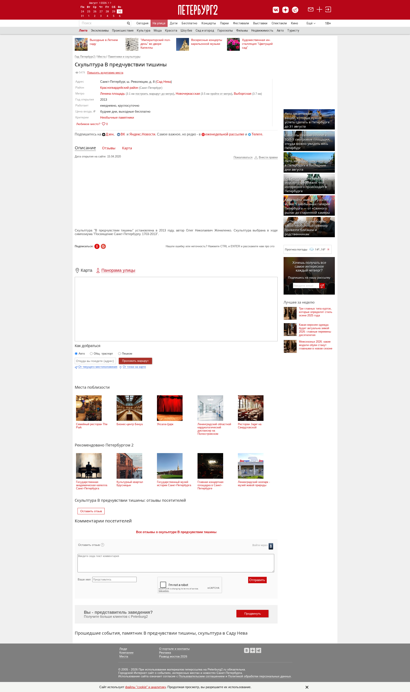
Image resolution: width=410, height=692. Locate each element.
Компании (126, 652)
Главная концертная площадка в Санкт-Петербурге (210, 485)
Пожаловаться (243, 157)
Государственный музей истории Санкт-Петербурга (174, 483)
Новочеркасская (188, 93)
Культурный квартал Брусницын (130, 483)
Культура (143, 30)
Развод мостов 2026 (173, 656)
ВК (123, 134)
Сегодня (142, 23)
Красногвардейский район (119, 87)
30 (119, 11)
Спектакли (279, 23)
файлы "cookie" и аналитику (145, 687)
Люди (123, 648)
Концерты (209, 23)
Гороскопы (225, 30)
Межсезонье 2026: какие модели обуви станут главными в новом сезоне (315, 345)
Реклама (165, 652)
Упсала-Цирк (165, 424)
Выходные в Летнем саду (104, 41)
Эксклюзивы (100, 30)
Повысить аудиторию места (105, 72)
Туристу (293, 30)
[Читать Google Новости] (103, 246)
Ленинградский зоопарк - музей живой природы (254, 483)
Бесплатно (189, 23)
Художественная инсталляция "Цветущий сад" (257, 43)
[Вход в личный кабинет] (328, 10)
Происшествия (122, 30)
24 (82, 11)
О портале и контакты (174, 648)
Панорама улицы (118, 270)
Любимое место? (88, 124)
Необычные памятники (117, 117)
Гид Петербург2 (85, 56)
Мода (158, 30)
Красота (171, 30)
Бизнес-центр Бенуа (130, 424)
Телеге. (257, 134)
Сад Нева (164, 81)
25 (88, 11)
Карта (127, 148)
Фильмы (242, 30)
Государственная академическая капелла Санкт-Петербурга (91, 485)
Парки (224, 23)
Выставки (260, 23)
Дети (173, 23)
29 (113, 11)
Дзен (110, 134)
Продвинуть (252, 613)
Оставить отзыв (91, 511)
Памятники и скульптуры (124, 56)
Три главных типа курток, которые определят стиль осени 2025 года (315, 312)
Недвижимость (262, 30)
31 (82, 15)
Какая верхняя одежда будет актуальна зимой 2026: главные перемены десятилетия (315, 330)
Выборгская (242, 93)
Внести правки (268, 157)
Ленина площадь (112, 93)
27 (101, 11)
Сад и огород (205, 30)
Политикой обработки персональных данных (259, 676)
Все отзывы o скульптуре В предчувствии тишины (176, 532)
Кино (294, 23)
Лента (83, 30)
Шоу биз (186, 30)
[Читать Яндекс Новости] (97, 246)
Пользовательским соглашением (202, 676)
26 (94, 11)
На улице (159, 23)
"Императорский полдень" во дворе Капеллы (156, 43)
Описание (85, 148)
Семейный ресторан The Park (91, 426)
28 (107, 11)
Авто (280, 30)
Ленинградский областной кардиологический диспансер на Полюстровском (214, 429)
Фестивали (241, 23)
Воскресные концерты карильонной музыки (206, 41)
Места (101, 56)
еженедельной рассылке (224, 134)
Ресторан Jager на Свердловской (249, 426)
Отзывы (108, 148)
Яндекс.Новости (142, 134)
